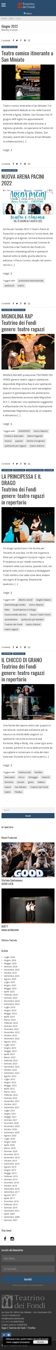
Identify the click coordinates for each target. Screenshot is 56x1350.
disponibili (7, 310)
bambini (38, 772)
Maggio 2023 (10, 1051)
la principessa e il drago (24, 609)
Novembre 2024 (12, 1001)
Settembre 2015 (11, 1210)
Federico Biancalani (14, 436)
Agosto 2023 (10, 1041)
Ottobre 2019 (10, 1160)
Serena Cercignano (36, 440)
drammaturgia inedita (15, 604)
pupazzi (19, 440)
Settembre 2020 (11, 1132)
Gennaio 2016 (10, 1207)
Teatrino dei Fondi (35, 470)
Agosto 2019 (10, 1166)
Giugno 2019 (10, 1170)
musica (8, 440)
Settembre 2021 (11, 1107)
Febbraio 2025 (11, 994)
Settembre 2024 (11, 1004)
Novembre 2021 (12, 1101)
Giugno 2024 (10, 1010)
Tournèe (49, 470)
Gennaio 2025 (10, 997)
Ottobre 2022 (10, 1069)
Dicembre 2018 (11, 1182)
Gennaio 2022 (10, 1098)
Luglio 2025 (9, 982)
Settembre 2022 (11, 1073)
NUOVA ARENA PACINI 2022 (22, 179)
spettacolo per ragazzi (15, 445)
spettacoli (9, 285)
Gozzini (20, 782)
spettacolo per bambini (32, 619)
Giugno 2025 (10, 985)
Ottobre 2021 (10, 1104)
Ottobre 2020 (10, 1129)
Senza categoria (9, 47)
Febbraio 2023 (11, 1060)
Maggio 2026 (10, 963)
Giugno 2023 (10, 1047)
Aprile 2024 (9, 1016)
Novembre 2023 (12, 1032)
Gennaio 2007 (10, 1220)
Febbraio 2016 (11, 1204)
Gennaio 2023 (10, 1063)
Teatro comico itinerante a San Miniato (27, 56)
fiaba (7, 609)
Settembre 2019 (11, 1163)
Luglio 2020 (9, 1138)
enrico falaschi (41, 431)
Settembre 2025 (11, 975)
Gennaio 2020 (10, 1151)
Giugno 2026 (10, 960)
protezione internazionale (31, 280)
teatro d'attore (37, 445)
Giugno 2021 (10, 1113)
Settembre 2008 (11, 1217)
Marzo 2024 (10, 1019)
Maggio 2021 (10, 1116)
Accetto (40, 1342)
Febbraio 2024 (11, 1022)
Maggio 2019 (10, 1173)
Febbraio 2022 (11, 1094)
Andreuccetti (25, 772)
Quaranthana (11, 619)
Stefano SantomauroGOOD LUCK (12, 882)
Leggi (6, 150)
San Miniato (20, 787)
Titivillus (18, 792)
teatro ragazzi (11, 629)
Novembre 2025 (12, 969)
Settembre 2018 (11, 1188)
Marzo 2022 (10, 1091)
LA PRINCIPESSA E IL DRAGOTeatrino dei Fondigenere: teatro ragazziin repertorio (23, 489)
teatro (21, 285)
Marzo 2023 (10, 1057)
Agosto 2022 (10, 1076)
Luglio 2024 (9, 1007)
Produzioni (19, 310)
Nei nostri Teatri (9, 170)
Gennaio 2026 (10, 966)
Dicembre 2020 (11, 1123)
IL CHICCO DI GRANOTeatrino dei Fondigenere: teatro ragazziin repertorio (23, 669)
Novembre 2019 (12, 1157)
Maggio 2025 (10, 988)
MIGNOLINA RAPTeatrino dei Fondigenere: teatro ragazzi (23, 322)
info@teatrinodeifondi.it (12, 1318)
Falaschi (45, 777)
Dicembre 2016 (11, 1201)
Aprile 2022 (9, 1088)
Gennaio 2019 (10, 1179)
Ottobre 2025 (10, 972)
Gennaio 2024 (10, 1026)
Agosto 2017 (10, 1195)
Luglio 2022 (9, 1079)
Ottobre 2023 (10, 1035)
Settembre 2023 (11, 1038)
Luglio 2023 (9, 1044)
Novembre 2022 (12, 1066)
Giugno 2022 (10, 1082)
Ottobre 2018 (10, 1185)
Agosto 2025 (10, 979)
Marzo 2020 (10, 1148)
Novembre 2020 (12, 1126)
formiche (9, 782)
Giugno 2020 (10, 1141)
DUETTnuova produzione (10, 928)
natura (8, 787)
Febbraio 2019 (11, 1176)
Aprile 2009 (9, 1213)
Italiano (41, 782)
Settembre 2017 (11, 1191)
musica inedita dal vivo (15, 614)
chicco (21, 777)
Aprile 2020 (9, 1145)
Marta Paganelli (34, 436)
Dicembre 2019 (11, 1154)
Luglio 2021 (9, 1110)
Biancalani (9, 777)
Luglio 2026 (9, 957)
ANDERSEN (24, 431)
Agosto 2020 (10, 1135)
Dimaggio (33, 777)
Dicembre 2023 (11, 1029)
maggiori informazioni (21, 1342)
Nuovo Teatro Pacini (40, 614)
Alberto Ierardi (25, 599)
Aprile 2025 (9, 991)
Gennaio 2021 (10, 1119)
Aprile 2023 (9, 1054)
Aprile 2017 (9, 1198)
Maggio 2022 (10, 1085)
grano (31, 782)
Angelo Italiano (43, 599)
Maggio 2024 (10, 1013)
